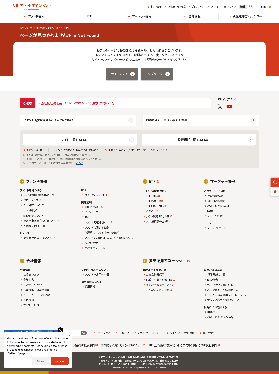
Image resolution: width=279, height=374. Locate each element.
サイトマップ (103, 332)
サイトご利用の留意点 (182, 332)
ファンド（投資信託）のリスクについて (48, 120)
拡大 (250, 6)
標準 (242, 6)
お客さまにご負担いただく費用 (167, 120)
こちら (79, 163)
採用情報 (156, 6)
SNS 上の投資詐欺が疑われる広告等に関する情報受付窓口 (182, 345)
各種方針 (124, 332)
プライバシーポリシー (149, 332)
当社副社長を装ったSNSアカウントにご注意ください (75, 103)
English (264, 6)
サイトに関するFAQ (74, 140)
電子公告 (208, 332)
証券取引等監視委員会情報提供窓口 (73, 345)
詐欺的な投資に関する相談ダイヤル (121, 345)
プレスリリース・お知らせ (205, 6)
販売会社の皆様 (176, 6)
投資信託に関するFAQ (193, 140)
